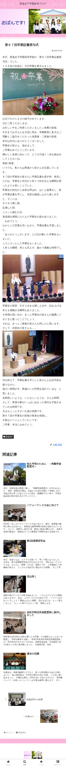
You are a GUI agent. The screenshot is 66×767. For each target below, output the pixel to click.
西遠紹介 (9, 437)
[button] (59, 450)
